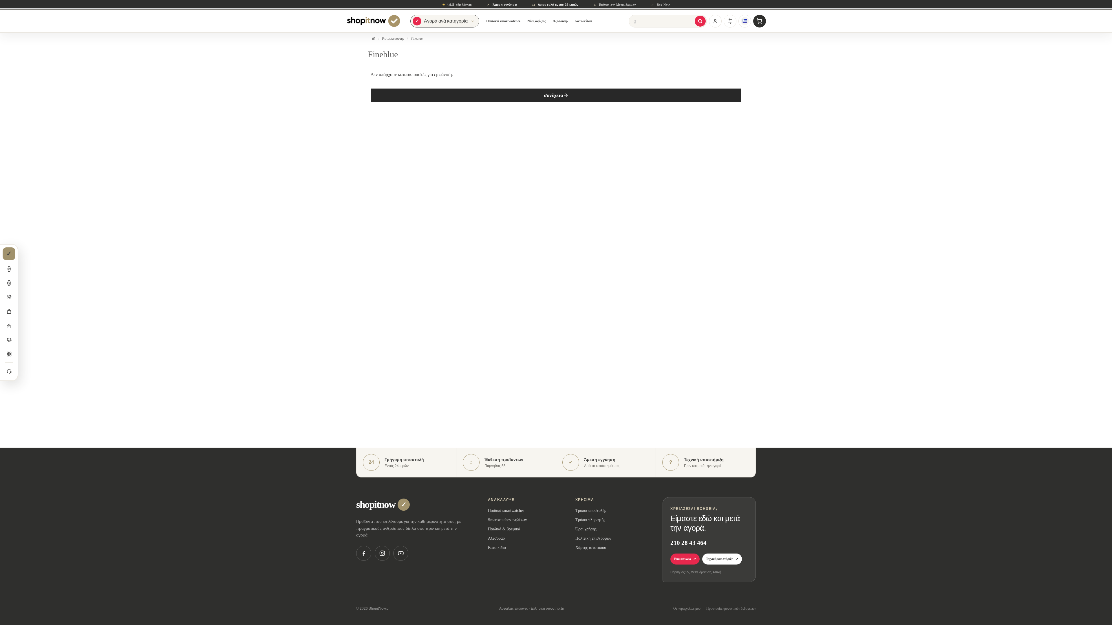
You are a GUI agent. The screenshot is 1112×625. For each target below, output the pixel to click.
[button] (9, 268)
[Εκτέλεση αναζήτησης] (700, 21)
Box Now (660, 4)
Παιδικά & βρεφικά (504, 529)
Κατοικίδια (583, 21)
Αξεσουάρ (560, 21)
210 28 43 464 (688, 542)
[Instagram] (382, 553)
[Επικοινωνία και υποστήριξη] (9, 371)
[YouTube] (400, 553)
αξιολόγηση (457, 4)
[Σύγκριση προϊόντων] (730, 21)
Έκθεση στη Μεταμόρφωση (615, 4)
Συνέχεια (553, 95)
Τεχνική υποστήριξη (722, 558)
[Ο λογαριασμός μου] (715, 21)
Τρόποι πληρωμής (590, 520)
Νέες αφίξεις (536, 21)
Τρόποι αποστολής (590, 510)
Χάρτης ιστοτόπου (590, 547)
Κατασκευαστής (393, 38)
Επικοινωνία (685, 558)
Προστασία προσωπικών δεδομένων (731, 608)
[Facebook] (363, 553)
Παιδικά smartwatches (503, 21)
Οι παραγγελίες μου (687, 608)
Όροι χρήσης (586, 529)
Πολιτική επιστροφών (593, 538)
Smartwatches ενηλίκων (507, 520)
